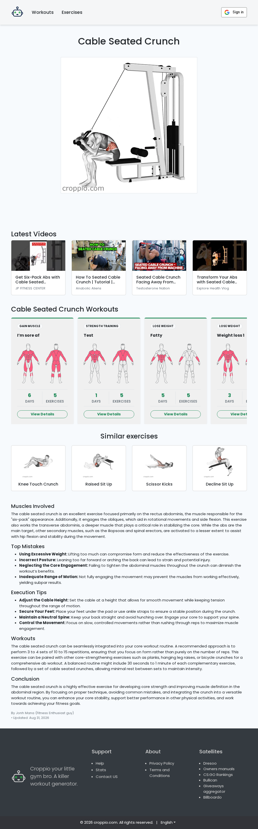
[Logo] (17, 12)
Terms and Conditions (159, 772)
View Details (42, 414)
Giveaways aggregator (214, 788)
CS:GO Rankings (218, 774)
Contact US (107, 776)
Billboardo (212, 797)
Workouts (43, 12)
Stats (101, 769)
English (167, 822)
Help (100, 763)
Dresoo (210, 763)
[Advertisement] (129, 208)
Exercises (72, 12)
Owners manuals (219, 768)
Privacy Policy (161, 763)
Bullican (210, 780)
